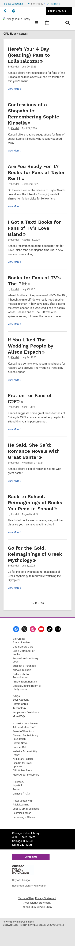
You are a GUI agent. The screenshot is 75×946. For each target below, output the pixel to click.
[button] (5, 11)
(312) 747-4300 (22, 845)
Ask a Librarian (21, 642)
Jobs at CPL (20, 747)
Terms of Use (26, 898)
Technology (19, 708)
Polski (16, 789)
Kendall (15, 66)
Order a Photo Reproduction (21, 676)
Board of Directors (23, 731)
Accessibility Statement (37, 902)
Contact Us (31, 856)
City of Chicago (21, 880)
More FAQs (19, 716)
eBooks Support (22, 670)
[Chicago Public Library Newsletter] (58, 629)
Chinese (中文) (21, 793)
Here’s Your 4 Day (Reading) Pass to (29, 55)
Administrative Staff (24, 727)
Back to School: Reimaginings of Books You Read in (35, 503)
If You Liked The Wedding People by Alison (30, 346)
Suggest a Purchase (24, 665)
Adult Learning (21, 804)
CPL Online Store (22, 770)
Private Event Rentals (25, 681)
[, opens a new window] (23, 874)
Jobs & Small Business (26, 808)
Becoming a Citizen (24, 817)
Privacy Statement (45, 898)
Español (17, 785)
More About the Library (26, 774)
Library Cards (20, 703)
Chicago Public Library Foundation (25, 737)
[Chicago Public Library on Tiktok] (49, 629)
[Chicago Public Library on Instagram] (33, 629)
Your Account (21, 699)
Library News (20, 743)
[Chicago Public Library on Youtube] (41, 629)
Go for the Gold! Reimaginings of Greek (35, 554)
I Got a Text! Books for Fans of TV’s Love (34, 228)
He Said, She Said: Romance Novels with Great (34, 451)
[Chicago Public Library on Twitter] (24, 629)
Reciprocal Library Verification (29, 885)
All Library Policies (23, 758)
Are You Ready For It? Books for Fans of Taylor (36, 172)
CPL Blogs (10, 33)
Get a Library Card (23, 646)
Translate (55, 3)
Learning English (22, 813)
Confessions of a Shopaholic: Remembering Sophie (33, 114)
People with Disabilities (26, 712)
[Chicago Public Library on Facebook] (16, 629)
